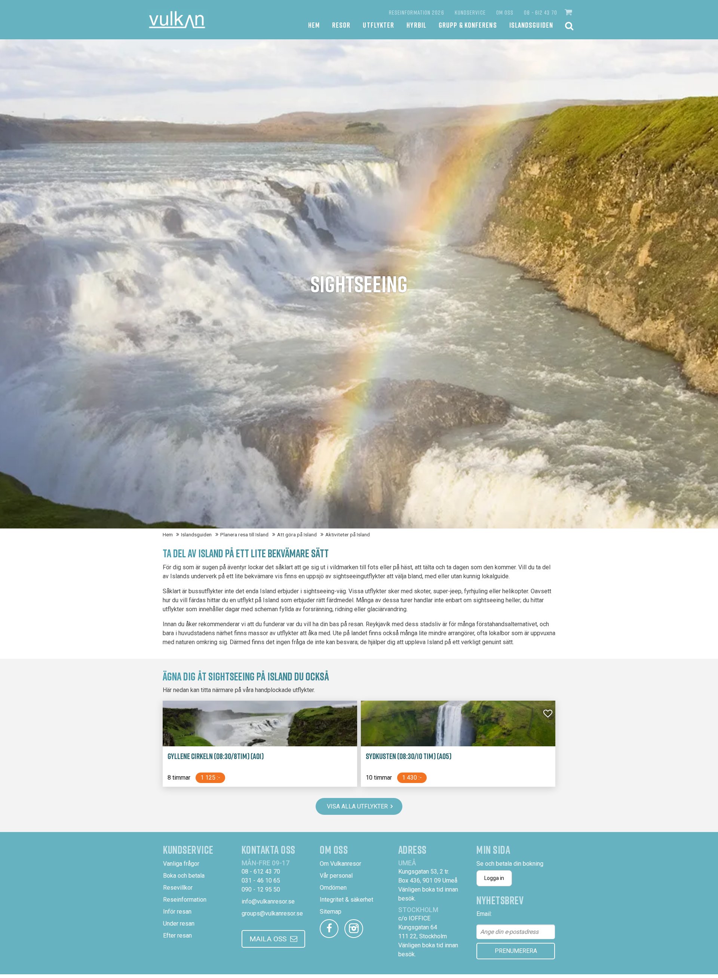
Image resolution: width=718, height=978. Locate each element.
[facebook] (329, 928)
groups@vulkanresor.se (272, 913)
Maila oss (267, 939)
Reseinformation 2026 (416, 12)
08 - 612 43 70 (540, 12)
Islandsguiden (531, 25)
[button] (569, 12)
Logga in (494, 878)
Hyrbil (416, 25)
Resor (341, 25)
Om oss (505, 12)
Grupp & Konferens (468, 25)
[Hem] (177, 20)
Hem (314, 25)
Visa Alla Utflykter (357, 806)
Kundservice (470, 12)
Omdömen (333, 887)
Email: (484, 913)
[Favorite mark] (547, 713)
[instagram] (353, 928)
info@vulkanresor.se (268, 901)
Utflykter (378, 25)
